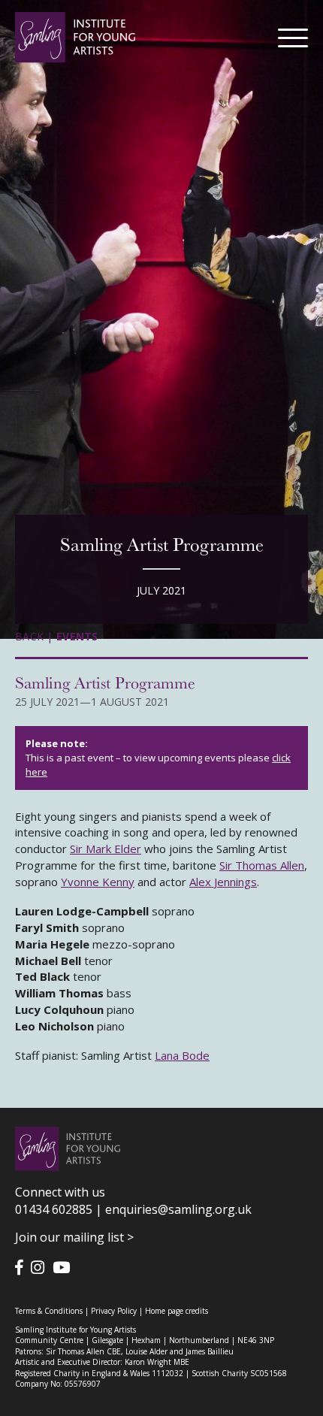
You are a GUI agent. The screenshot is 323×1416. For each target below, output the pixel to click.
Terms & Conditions (49, 1311)
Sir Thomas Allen (261, 865)
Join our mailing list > (74, 1237)
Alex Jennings (223, 881)
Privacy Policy (114, 1311)
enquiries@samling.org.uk (178, 1209)
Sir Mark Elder (105, 848)
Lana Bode (182, 1055)
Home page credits (176, 1311)
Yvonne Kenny (97, 881)
